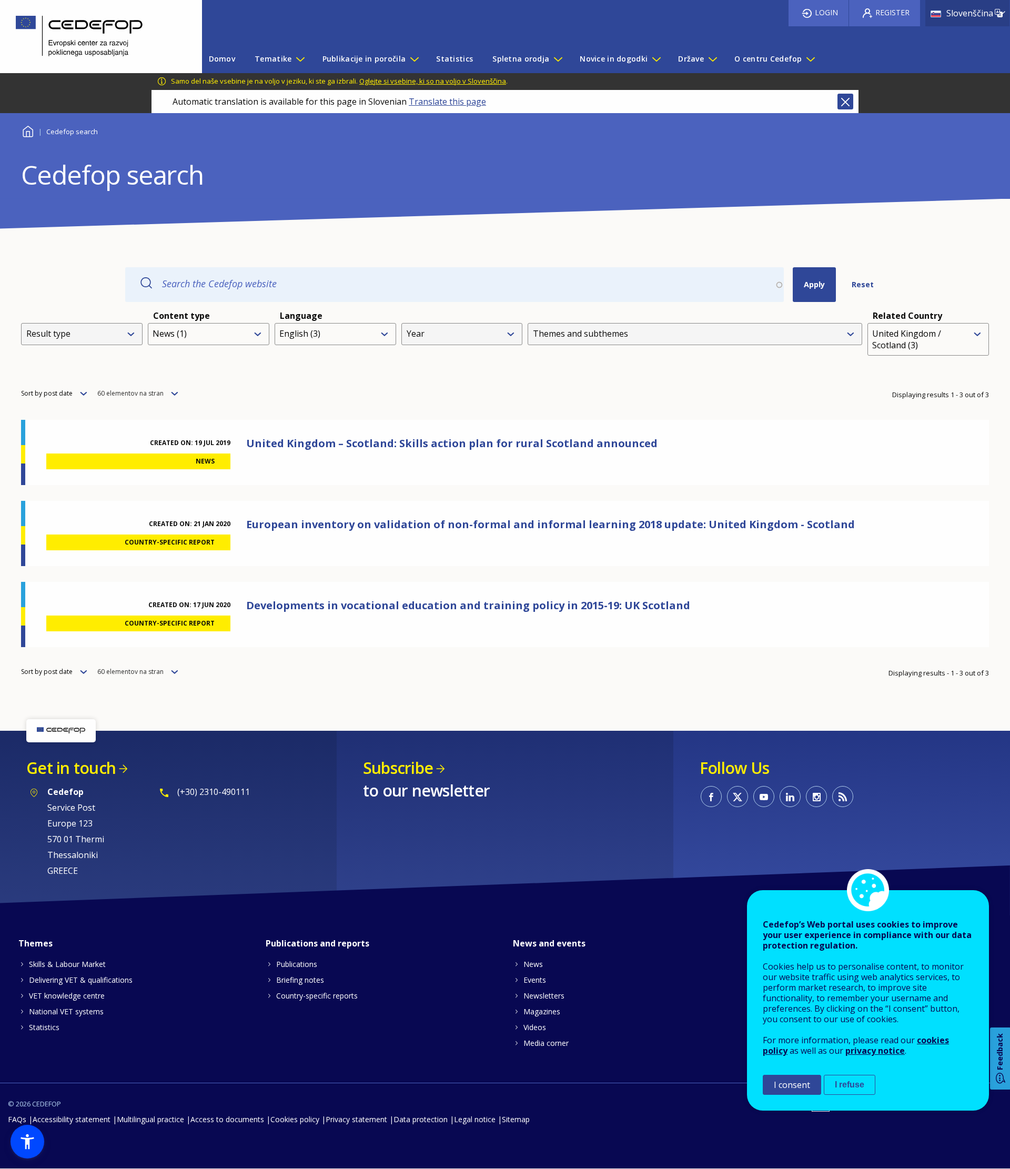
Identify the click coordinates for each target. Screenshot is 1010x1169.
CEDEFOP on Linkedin (790, 796)
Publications (296, 964)
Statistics (44, 1027)
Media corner (546, 1043)
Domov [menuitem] (222, 59)
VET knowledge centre (67, 996)
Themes (35, 943)
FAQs (17, 1119)
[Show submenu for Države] (712, 59)
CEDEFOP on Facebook (711, 796)
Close (845, 101)
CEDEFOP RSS (842, 796)
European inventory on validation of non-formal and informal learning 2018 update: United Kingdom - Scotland (550, 524)
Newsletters (543, 996)
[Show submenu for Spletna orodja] (557, 59)
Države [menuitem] (691, 59)
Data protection (420, 1119)
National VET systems (66, 1011)
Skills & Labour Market (67, 964)
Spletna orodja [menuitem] (520, 59)
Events (534, 980)
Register (892, 12)
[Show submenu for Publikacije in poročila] (414, 59)
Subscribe (398, 768)
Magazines (541, 1011)
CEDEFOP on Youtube (763, 796)
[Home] (93, 36)
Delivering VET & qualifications (81, 980)
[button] (27, 1141)
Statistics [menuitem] (454, 59)
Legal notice (475, 1119)
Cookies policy (294, 1119)
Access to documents (227, 1119)
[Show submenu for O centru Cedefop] (810, 59)
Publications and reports (317, 943)
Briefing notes (300, 980)
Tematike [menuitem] (273, 59)
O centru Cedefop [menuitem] (768, 59)
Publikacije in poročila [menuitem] (364, 59)
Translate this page (447, 101)
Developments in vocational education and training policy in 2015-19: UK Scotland (468, 605)
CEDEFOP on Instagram (816, 796)
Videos (534, 1027)
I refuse (849, 1084)
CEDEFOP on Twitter (737, 796)
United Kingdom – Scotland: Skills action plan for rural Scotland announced (452, 443)
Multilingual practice (150, 1119)
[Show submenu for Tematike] (299, 59)
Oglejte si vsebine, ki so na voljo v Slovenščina (432, 81)
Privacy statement (356, 1119)
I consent (792, 1085)
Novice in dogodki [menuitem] (614, 59)
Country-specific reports (317, 996)
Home (27, 130)
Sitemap (516, 1119)
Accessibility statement (71, 1119)
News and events (549, 943)
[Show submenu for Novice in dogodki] (656, 59)
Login (826, 12)
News (533, 964)
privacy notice (875, 1050)
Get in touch (71, 768)
